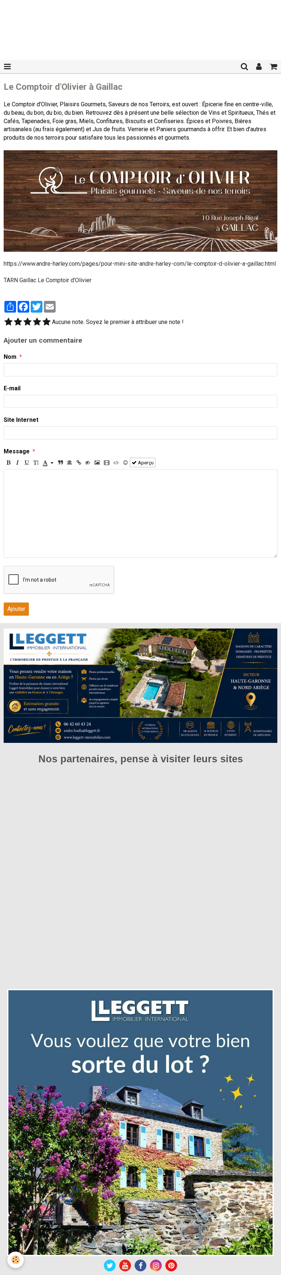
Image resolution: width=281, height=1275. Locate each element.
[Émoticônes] (125, 462)
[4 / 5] (37, 322)
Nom (10, 356)
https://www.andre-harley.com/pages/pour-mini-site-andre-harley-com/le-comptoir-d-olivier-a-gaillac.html (140, 263)
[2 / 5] (18, 322)
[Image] (97, 462)
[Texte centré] (69, 462)
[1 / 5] (8, 322)
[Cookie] (15, 1260)
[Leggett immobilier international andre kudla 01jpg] (140, 1122)
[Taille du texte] (36, 462)
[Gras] (8, 462)
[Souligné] (26, 462)
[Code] (116, 462)
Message (17, 451)
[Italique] (17, 462)
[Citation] (60, 462)
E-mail (12, 388)
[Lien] (78, 462)
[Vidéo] (107, 462)
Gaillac (27, 280)
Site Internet (21, 419)
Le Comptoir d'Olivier (64, 280)
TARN (11, 280)
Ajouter (16, 608)
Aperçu (145, 462)
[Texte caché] (88, 462)
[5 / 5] (46, 322)
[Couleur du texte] (48, 462)
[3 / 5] (27, 322)
